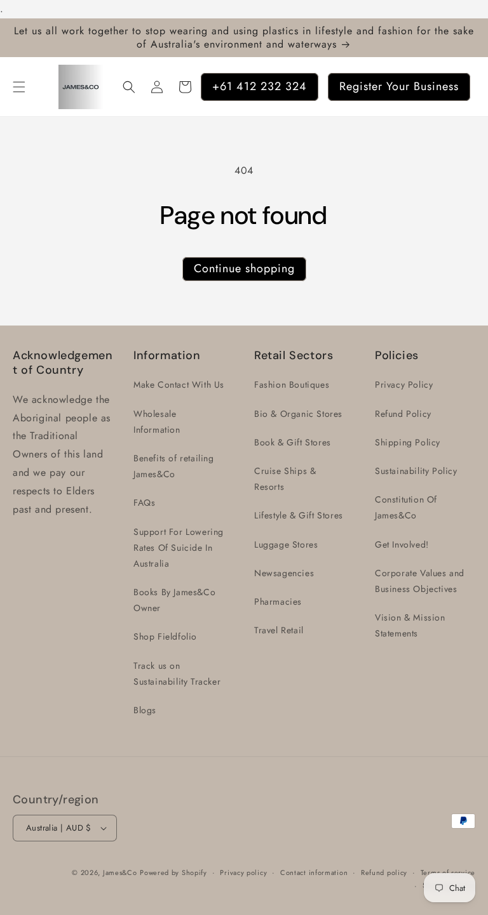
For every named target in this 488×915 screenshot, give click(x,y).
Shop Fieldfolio (165, 636)
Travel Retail (279, 630)
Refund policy (384, 872)
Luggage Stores (286, 544)
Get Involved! (402, 544)
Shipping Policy (407, 442)
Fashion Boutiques (291, 384)
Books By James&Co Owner (174, 600)
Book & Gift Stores (292, 442)
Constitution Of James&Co (406, 507)
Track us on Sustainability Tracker (176, 673)
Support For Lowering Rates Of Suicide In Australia (178, 547)
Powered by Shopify (173, 872)
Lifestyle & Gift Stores (298, 515)
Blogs (144, 710)
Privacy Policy (404, 384)
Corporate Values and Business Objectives (419, 581)
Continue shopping (244, 268)
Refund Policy (403, 413)
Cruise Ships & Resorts (285, 478)
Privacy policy (243, 872)
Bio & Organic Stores (298, 413)
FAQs (144, 502)
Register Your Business (399, 86)
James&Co (120, 872)
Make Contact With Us (178, 384)
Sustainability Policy (416, 470)
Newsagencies (284, 573)
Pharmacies (278, 601)
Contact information (314, 872)
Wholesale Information (156, 421)
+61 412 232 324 (259, 86)
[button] (19, 87)
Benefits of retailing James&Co (173, 466)
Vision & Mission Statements (410, 625)
